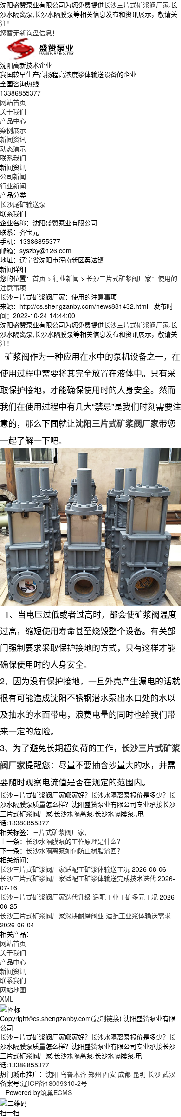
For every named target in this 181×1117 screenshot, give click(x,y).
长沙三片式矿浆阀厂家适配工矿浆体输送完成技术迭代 (78, 878)
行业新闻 (13, 185)
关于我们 (13, 111)
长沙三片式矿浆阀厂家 (136, 4)
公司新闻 (13, 176)
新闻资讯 (13, 139)
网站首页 (13, 102)
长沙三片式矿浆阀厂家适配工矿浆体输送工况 (65, 869)
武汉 (168, 1074)
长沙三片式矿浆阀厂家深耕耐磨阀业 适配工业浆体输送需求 (85, 915)
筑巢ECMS (56, 1092)
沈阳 (51, 1074)
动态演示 (13, 148)
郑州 (94, 1074)
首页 (38, 278)
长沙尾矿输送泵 (22, 204)
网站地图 (13, 989)
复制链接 (106, 1018)
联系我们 (13, 157)
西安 (109, 1074)
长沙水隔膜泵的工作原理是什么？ (74, 841)
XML (6, 998)
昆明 (139, 1074)
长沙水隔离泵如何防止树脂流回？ (74, 850)
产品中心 (13, 120)
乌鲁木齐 (73, 1074)
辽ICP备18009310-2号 (54, 1083)
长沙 (154, 1074)
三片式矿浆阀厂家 (58, 831)
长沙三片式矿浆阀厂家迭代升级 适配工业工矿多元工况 (79, 896)
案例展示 (13, 129)
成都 (124, 1074)
